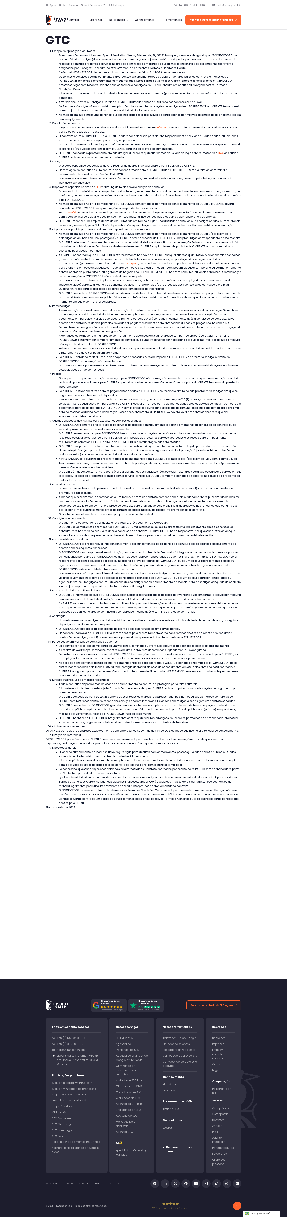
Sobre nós (96, 20)
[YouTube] (196, 1183)
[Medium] (237, 1183)
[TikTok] (216, 1183)
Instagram (131, 263)
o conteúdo (70, 212)
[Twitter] (175, 1183)
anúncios (161, 127)
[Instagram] (206, 1183)
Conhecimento (144, 20)
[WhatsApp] (227, 1183)
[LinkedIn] (165, 1183)
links (221, 153)
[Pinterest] (185, 1183)
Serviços (74, 20)
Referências (117, 20)
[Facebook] (154, 1183)
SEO (98, 187)
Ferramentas (173, 20)
